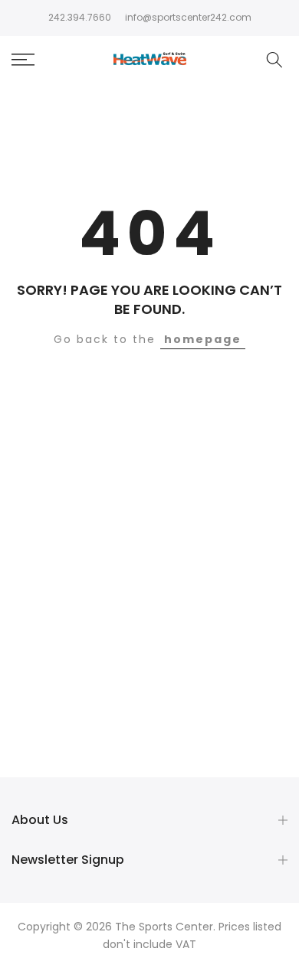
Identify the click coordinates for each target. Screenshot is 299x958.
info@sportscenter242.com (188, 17)
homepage (203, 339)
